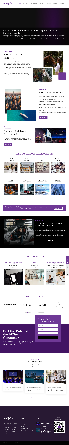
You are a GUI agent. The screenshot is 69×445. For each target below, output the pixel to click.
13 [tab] (38, 312)
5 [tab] (29, 312)
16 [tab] (41, 312)
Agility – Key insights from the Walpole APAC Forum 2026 (13, 388)
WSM (17, 442)
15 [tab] (40, 312)
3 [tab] (27, 312)
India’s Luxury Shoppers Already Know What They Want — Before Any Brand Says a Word (56, 390)
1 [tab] (25, 312)
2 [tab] (26, 312)
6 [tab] (30, 312)
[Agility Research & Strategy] (8, 3)
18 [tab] (43, 312)
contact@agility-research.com (60, 434)
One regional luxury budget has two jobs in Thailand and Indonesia (33, 389)
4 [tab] (28, 312)
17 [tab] (42, 312)
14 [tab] (39, 312)
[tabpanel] (10, 304)
